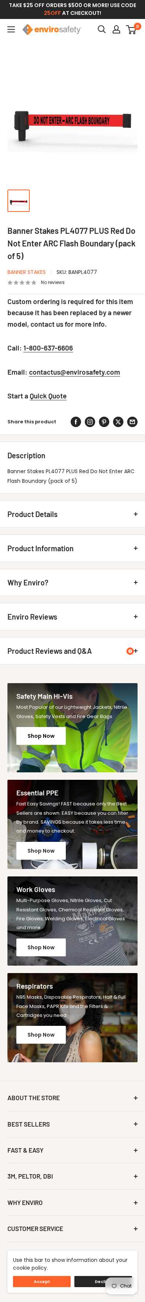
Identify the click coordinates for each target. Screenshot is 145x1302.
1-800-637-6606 (48, 347)
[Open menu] (11, 29)
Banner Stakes (26, 272)
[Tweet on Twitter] (118, 422)
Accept (42, 1282)
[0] (131, 29)
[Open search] (102, 29)
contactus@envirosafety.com (74, 372)
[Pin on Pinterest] (104, 422)
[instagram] (90, 422)
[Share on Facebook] (76, 422)
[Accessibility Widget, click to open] (130, 651)
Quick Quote (48, 395)
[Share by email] (132, 422)
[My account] (116, 29)
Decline (103, 1282)
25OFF (52, 13)
